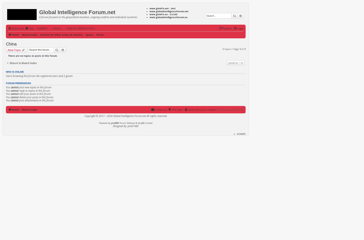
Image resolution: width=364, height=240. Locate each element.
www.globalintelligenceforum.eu (168, 17)
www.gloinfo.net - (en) (162, 8)
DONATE (241, 134)
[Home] (23, 14)
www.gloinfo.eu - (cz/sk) (163, 14)
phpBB (114, 123)
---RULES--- (57, 28)
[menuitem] (29, 28)
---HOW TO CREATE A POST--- (80, 28)
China (11, 44)
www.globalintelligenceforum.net (169, 11)
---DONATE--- (42, 28)
